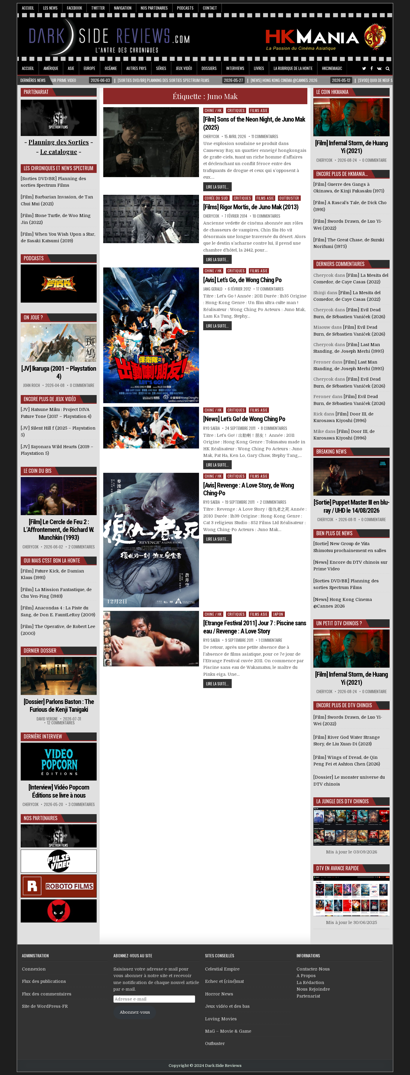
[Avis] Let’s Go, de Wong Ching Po (242, 280)
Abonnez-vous (135, 1012)
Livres (259, 68)
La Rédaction (310, 982)
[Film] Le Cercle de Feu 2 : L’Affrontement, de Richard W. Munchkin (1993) (58, 530)
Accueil (28, 8)
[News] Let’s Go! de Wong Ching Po (244, 419)
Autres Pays (136, 68)
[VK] (379, 68)
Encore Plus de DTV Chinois (344, 705)
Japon (278, 614)
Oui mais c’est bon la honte (52, 560)
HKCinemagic (332, 68)
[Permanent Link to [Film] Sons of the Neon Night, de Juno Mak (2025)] (151, 142)
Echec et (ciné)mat (224, 981)
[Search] (388, 68)
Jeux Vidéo (184, 68)
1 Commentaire (270, 640)
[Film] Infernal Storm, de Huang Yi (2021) (351, 147)
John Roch (31, 385)
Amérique (51, 68)
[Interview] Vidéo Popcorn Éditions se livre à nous (59, 791)
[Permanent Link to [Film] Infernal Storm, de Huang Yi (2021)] (351, 117)
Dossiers (209, 68)
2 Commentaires (273, 502)
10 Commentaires (266, 216)
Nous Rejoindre (313, 989)
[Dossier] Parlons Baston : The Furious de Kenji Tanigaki (59, 705)
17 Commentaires (270, 289)
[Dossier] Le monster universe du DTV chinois (349, 780)
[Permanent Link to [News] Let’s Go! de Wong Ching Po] (151, 427)
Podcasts (185, 8)
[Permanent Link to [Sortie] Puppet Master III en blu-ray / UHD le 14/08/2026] (351, 477)
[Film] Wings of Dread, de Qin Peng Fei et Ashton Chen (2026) (346, 760)
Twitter (98, 8)
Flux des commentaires (46, 994)
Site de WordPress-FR (45, 1006)
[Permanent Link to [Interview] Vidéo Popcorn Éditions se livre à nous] (59, 762)
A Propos (306, 975)
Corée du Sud (216, 198)
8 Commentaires (274, 428)
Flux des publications (44, 981)
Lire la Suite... (217, 187)
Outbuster (289, 198)
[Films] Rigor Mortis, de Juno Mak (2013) (250, 207)
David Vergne (47, 719)
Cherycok (211, 136)
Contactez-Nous (313, 969)
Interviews (235, 68)
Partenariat (308, 996)
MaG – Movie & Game (228, 1031)
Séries (161, 68)
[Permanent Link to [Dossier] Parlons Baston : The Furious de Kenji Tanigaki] (59, 676)
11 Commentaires (265, 136)
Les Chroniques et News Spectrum (58, 168)
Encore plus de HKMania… (342, 173)
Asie (71, 68)
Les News (50, 8)
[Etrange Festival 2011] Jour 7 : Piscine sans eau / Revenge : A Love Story (254, 627)
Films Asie (258, 110)
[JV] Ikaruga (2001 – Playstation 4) (58, 372)
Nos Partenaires (154, 8)
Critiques (236, 110)
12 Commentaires (61, 723)
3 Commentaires (81, 804)
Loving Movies (221, 1018)
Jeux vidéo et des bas (227, 1006)
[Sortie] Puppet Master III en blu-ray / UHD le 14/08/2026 (351, 506)
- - (58, 151)
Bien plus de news (334, 533)
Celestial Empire (222, 969)
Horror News (219, 994)
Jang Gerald (212, 289)
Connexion (34, 969)
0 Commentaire (82, 385)
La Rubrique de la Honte (293, 68)
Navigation (122, 8)
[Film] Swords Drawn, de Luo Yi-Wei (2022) (347, 720)
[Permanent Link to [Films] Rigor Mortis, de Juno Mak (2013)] (151, 219)
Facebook (74, 8)
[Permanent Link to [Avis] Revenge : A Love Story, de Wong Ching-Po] (151, 540)
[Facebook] (371, 68)
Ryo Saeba (211, 428)
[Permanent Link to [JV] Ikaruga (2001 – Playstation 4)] (59, 343)
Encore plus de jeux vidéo (50, 399)
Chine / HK (213, 110)
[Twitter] (364, 68)
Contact (210, 8)
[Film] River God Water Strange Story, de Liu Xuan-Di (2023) (346, 740)
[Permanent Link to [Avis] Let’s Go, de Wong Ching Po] (151, 335)
